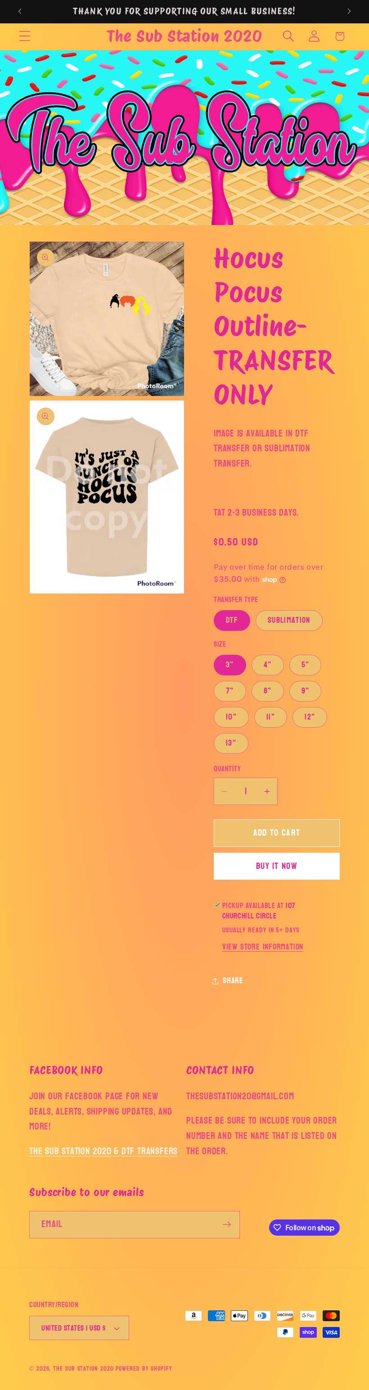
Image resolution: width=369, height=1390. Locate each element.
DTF (232, 620)
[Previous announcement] (20, 11)
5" (306, 664)
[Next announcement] (349, 11)
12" (310, 717)
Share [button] (233, 980)
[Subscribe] (226, 1224)
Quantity (227, 769)
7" (230, 691)
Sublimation (289, 620)
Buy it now (276, 866)
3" (230, 664)
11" (270, 717)
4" (268, 664)
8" (268, 691)
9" (306, 691)
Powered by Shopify (144, 1368)
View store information (262, 947)
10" (231, 717)
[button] (24, 36)
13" (231, 743)
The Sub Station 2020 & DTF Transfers (103, 1151)
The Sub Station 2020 (83, 1368)
